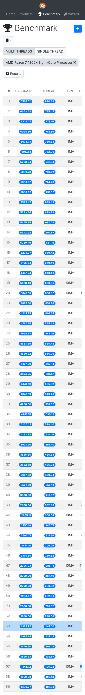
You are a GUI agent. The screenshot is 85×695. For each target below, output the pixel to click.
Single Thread (50, 51)
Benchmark (51, 14)
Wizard (73, 14)
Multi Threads (19, 51)
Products (26, 14)
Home (10, 14)
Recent (15, 73)
